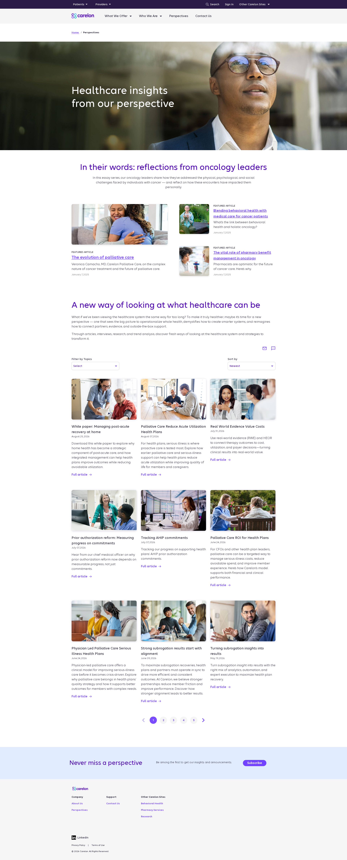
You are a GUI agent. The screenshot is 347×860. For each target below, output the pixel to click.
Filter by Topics (82, 359)
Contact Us (203, 16)
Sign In (229, 4)
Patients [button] (78, 4)
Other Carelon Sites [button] (252, 4)
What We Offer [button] (116, 16)
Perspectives (178, 16)
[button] (264, 348)
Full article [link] (79, 474)
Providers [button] (101, 4)
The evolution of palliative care (103, 257)
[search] (211, 4)
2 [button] (163, 720)
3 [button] (173, 720)
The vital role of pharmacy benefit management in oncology (242, 255)
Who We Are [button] (148, 16)
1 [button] (153, 720)
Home (75, 32)
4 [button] (184, 720)
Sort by (232, 359)
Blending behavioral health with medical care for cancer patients (240, 213)
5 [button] (194, 720)
